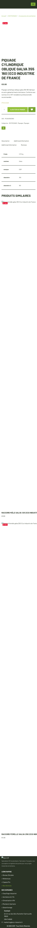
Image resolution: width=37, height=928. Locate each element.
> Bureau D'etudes (8, 875)
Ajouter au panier (17, 109)
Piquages (20, 123)
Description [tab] (5, 141)
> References (6, 879)
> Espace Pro (6, 882)
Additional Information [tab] (21, 141)
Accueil (4, 16)
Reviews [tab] (24, 145)
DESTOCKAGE (12, 16)
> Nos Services (7, 886)
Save (6, 23)
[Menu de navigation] (33, 4)
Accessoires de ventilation (27, 16)
